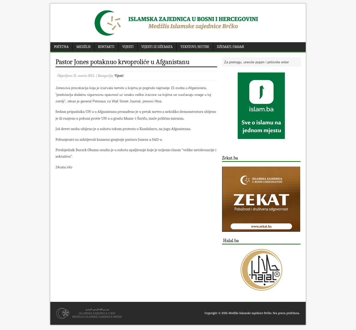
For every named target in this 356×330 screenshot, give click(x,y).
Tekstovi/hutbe (194, 47)
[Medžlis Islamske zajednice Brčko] (178, 36)
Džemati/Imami (230, 47)
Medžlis (83, 47)
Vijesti (128, 47)
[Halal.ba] (261, 270)
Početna (61, 47)
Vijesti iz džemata (157, 47)
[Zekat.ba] (261, 229)
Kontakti (106, 47)
